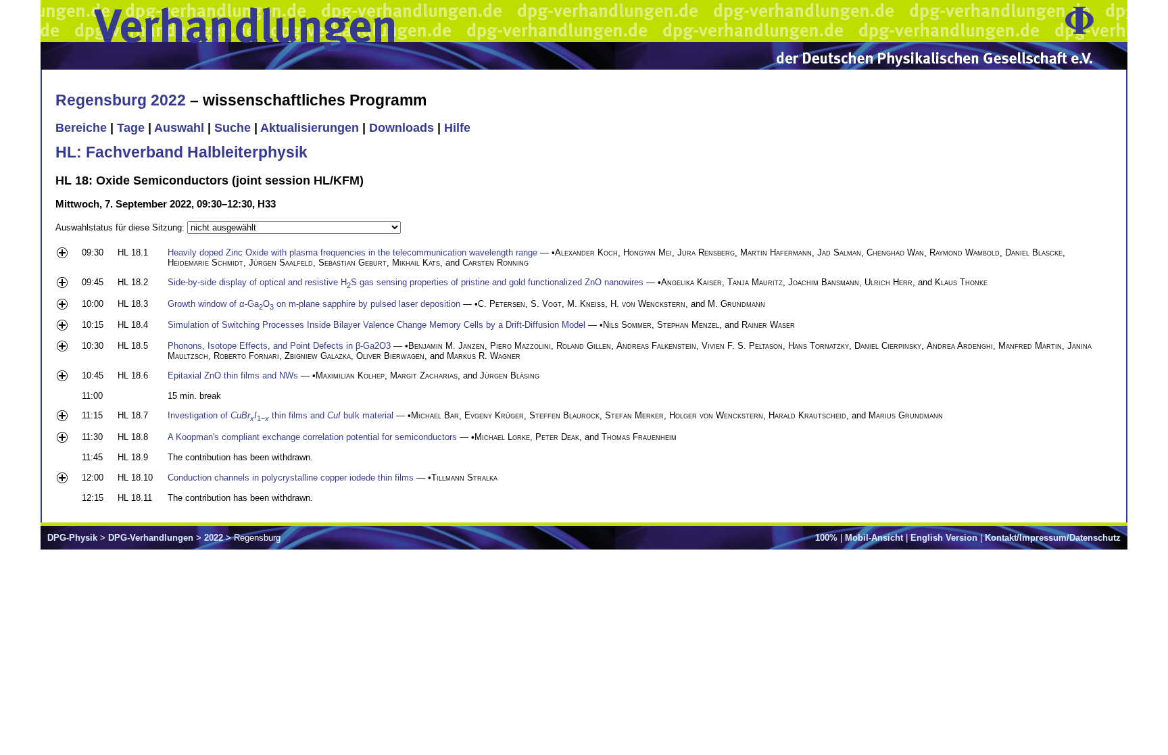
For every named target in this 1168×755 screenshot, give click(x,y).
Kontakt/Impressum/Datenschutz (1053, 538)
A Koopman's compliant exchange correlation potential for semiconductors (312, 437)
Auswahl (179, 128)
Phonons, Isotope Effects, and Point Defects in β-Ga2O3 (279, 346)
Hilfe (457, 128)
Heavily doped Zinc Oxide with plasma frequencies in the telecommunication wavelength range (352, 252)
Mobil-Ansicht (874, 538)
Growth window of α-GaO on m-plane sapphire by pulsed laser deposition (314, 304)
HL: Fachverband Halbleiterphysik (181, 152)
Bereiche (81, 128)
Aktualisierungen (309, 128)
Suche (232, 128)
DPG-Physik (72, 538)
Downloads (401, 128)
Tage (131, 128)
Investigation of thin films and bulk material (280, 415)
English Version (943, 538)
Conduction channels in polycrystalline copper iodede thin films (291, 477)
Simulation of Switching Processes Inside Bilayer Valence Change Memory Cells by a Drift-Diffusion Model (376, 325)
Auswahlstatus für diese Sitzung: (121, 227)
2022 (213, 538)
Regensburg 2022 (120, 100)
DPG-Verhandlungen (150, 538)
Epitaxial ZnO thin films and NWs (233, 375)
